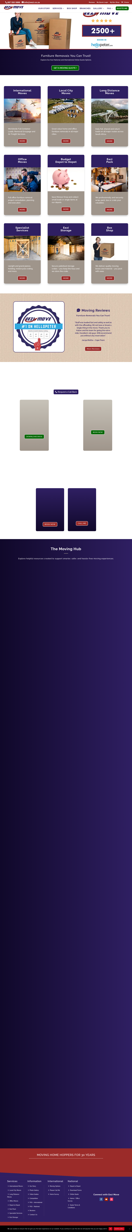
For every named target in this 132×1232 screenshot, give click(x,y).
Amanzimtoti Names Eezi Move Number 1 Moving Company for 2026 (57, 828)
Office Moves (13, 1201)
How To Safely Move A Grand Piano (36, 1018)
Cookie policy (119, 1229)
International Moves (16, 1186)
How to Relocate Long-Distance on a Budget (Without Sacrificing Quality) (60, 731)
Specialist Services (15, 1213)
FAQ (109, 8)
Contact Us (33, 1214)
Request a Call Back (67, 392)
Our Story (32, 1186)
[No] (129, 1229)
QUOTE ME (122, 8)
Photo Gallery (34, 1190)
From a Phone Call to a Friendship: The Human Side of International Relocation (63, 921)
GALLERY (97, 8)
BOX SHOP (72, 8)
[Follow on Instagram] (111, 1199)
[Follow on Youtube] (106, 1199)
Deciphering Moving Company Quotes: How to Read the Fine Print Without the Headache (63, 1115)
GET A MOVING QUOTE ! (65, 68)
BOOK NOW (98, 432)
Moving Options (54, 1186)
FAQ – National (34, 1206)
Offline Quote (34, 417)
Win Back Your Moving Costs (66, 1163)
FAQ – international (35, 1202)
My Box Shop (114, 2)
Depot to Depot (14, 1205)
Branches (108, 1179)
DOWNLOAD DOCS (34, 437)
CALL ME (82, 523)
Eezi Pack (12, 1209)
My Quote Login (102, 2)
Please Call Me (82, 505)
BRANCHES (85, 8)
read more (66, 650)
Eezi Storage (13, 1217)
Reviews (92, 2)
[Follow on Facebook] (101, 1199)
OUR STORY (44, 8)
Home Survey (98, 418)
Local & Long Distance (66, 419)
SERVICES (57, 8)
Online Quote (74, 1194)
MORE (22, 141)
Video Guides (34, 1194)
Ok (110, 1229)
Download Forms (76, 1190)
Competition (33, 1198)
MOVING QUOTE (66, 445)
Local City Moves (15, 1190)
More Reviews (93, 349)
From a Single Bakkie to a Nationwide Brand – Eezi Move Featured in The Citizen (65, 635)
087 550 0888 (108, 1186)
